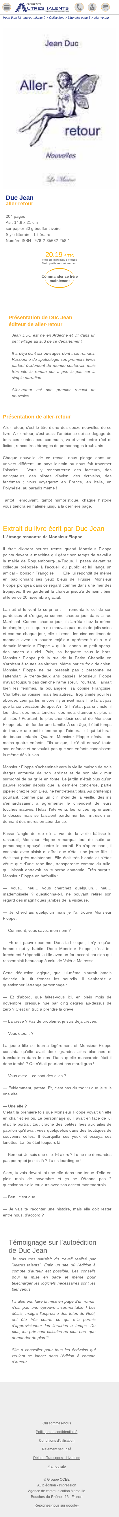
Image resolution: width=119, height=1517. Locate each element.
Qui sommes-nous (56, 1423)
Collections (56, 17)
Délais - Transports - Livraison (56, 1458)
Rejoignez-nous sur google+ (56, 1505)
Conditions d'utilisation (57, 1441)
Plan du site (56, 1467)
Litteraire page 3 (79, 17)
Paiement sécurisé (56, 1449)
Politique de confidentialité (56, 1432)
